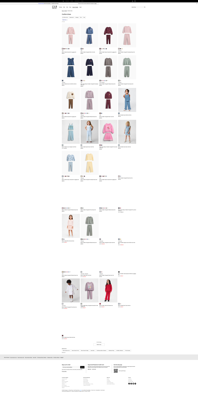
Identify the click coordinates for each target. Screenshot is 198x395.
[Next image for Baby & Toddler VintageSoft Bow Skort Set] (135, 163)
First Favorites (127, 350)
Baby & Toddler (75, 7)
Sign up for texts (130, 381)
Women (60, 7)
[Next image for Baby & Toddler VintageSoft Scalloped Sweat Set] (135, 35)
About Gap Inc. (103, 390)
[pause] (196, 3)
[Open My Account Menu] (132, 1)
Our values (108, 380)
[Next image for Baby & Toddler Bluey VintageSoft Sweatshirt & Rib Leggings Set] (97, 290)
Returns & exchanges (65, 381)
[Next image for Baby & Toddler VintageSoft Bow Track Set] (97, 35)
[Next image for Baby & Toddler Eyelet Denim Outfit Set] (97, 132)
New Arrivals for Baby (84, 350)
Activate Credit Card (86, 382)
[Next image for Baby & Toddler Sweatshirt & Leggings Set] (78, 35)
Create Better (109, 381)
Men (64, 7)
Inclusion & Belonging (110, 382)
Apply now (89, 369)
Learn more (94, 369)
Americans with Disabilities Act (66, 391)
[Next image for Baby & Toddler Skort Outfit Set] (97, 258)
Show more (63, 352)
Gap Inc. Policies (87, 391)
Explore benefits (85, 381)
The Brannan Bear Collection (101, 350)
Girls (67, 7)
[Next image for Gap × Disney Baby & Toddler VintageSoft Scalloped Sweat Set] (97, 67)
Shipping (63, 380)
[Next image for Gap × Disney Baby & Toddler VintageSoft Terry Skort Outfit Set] (116, 132)
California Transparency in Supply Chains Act (78, 391)
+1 (107, 80)
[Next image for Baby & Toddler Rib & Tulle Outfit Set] (78, 226)
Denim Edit (92, 350)
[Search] (144, 7)
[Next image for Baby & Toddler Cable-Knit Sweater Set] (116, 290)
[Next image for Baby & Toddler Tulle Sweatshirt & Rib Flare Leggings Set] (135, 258)
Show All (61, 357)
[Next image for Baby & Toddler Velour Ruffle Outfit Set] (78, 322)
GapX (80, 7)
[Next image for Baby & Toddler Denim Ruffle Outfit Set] (135, 100)
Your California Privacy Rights (86, 390)
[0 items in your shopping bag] (135, 1)
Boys (70, 7)
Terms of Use (93, 390)
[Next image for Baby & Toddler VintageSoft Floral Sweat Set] (135, 67)
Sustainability (98, 390)
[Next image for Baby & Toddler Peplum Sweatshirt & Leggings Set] (116, 35)
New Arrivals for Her (66, 350)
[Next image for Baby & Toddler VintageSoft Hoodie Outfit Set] (116, 226)
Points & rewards (85, 380)
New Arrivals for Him (75, 350)
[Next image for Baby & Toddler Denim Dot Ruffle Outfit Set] (78, 67)
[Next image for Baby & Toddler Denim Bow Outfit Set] (135, 132)
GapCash (63, 387)
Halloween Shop (111, 350)
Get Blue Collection (119, 350)
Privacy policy (64, 371)
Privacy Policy (71, 390)
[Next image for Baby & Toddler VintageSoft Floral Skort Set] (78, 290)
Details (95, 3)
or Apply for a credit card (86, 385)
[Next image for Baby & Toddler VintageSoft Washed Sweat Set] (116, 67)
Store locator (130, 380)
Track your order (64, 382)
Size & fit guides (64, 385)
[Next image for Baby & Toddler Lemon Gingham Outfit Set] (78, 132)
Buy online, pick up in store (66, 386)
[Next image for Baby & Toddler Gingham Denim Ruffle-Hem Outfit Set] (135, 226)
